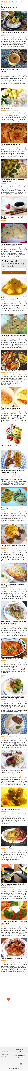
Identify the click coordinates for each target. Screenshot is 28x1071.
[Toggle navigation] (25, 2)
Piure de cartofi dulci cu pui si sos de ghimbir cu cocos (13, 546)
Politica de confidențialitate (19, 1052)
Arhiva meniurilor (6, 1054)
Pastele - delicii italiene (9, 445)
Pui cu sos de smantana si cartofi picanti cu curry (12, 180)
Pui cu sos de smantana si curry (12, 244)
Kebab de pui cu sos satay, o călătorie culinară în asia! (14, 33)
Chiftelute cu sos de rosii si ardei (12, 659)
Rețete (3, 1049)
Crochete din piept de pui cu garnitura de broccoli (14, 922)
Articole (4, 1059)
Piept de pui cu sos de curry (10, 408)
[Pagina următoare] (15, 999)
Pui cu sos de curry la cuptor (10, 144)
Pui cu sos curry (6, 108)
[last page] (19, 999)
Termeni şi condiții (20, 1055)
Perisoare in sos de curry (9, 298)
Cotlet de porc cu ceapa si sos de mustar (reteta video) (12, 585)
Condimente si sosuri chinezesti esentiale (12, 218)
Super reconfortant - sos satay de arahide (12, 70)
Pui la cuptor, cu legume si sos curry (13, 371)
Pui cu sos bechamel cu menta (11, 735)
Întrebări (4, 1056)
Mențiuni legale (20, 1058)
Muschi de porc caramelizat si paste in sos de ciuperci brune (13, 622)
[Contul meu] (16, 1)
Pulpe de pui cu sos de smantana (12, 508)
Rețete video (5, 1051)
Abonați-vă (14, 273)
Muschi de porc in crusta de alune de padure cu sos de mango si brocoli (13, 697)
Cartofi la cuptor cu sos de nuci (11, 847)
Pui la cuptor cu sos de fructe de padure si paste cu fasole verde (12, 771)
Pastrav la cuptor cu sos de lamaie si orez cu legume (13, 885)
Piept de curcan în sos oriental (11, 959)
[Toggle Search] (21, 1)
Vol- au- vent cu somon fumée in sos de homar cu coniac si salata (13, 808)
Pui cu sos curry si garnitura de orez (13, 335)
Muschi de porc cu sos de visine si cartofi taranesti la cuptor (12, 471)
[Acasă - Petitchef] (1, 5)
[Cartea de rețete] (13, 1)
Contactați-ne (19, 1049)
